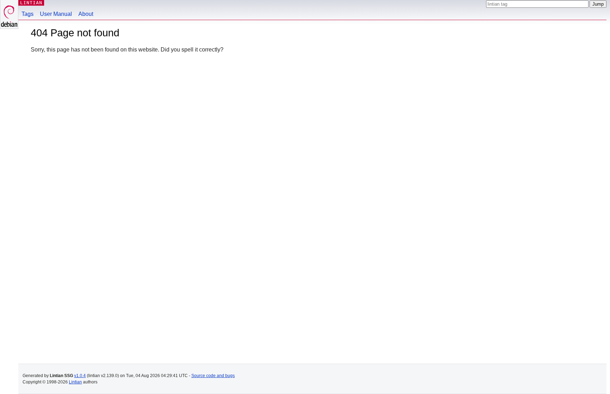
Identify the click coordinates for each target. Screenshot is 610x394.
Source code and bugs (213, 375)
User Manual (56, 14)
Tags (28, 14)
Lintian (75, 382)
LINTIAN (31, 2)
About (85, 14)
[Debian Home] (9, 14)
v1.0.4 (80, 375)
